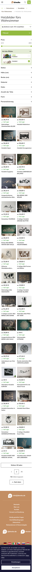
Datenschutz (16, 522)
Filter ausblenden (16, 33)
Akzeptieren (16, 568)
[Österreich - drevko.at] (9, 543)
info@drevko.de (19, 495)
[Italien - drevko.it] (14, 543)
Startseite (17, 504)
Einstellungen (15, 562)
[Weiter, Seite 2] (16, 471)
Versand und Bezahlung (16, 512)
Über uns (16, 507)
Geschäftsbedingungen (17, 520)
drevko (28, 531)
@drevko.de (12, 531)
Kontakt (16, 509)
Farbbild (16, 56)
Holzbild (16, 61)
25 (22, 472)
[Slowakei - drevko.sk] (23, 543)
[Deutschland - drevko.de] (5, 543)
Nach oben (17, 482)
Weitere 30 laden (16, 465)
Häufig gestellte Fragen (16, 517)
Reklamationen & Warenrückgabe (16, 525)
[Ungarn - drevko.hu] (28, 543)
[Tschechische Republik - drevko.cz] (18, 543)
